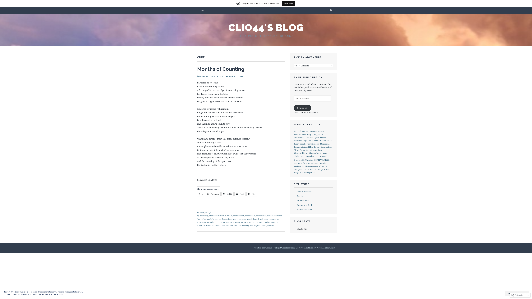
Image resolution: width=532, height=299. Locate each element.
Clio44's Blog (266, 27)
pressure (258, 222)
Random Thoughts (319, 163)
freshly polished (239, 219)
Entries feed (303, 200)
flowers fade (227, 219)
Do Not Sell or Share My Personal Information (315, 248)
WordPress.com (304, 209)
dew (269, 216)
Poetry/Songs (205, 213)
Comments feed (304, 205)
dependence (261, 216)
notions (219, 222)
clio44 (221, 76)
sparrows (216, 226)
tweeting (246, 226)
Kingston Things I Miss (303, 147)
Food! (329, 141)
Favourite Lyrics (312, 137)
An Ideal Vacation (301, 131)
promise (266, 222)
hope (255, 219)
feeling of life (208, 219)
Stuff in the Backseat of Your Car (315, 166)
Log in (300, 196)
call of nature (226, 216)
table (223, 226)
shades (208, 226)
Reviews (297, 166)
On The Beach (321, 156)
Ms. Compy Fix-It (307, 156)
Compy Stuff (318, 134)
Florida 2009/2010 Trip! (317, 141)
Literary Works (315, 153)
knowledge (201, 222)
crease (248, 216)
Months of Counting (220, 69)
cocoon (241, 216)
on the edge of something (233, 222)
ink (277, 219)
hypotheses (263, 219)
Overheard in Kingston (303, 160)
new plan (211, 222)
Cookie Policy (58, 294)
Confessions (299, 137)
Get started (288, 3)
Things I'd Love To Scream (305, 169)
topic (239, 226)
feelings (217, 219)
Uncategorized (309, 172)
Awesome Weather (317, 131)
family (199, 219)
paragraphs (249, 222)
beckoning (204, 216)
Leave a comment (235, 76)
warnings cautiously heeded (262, 226)
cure (253, 216)
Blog (309, 134)
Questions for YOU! (302, 163)
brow (218, 216)
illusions (271, 219)
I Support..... (325, 144)
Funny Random (313, 144)
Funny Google (300, 144)
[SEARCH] (331, 10)
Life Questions (316, 150)
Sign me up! (302, 108)
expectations (277, 216)
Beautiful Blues (300, 134)
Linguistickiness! (301, 153)
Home (202, 10)
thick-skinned (231, 226)
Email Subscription (308, 77)
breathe (212, 216)
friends (249, 219)
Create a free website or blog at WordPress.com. (274, 248)
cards (235, 216)
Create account (304, 191)
